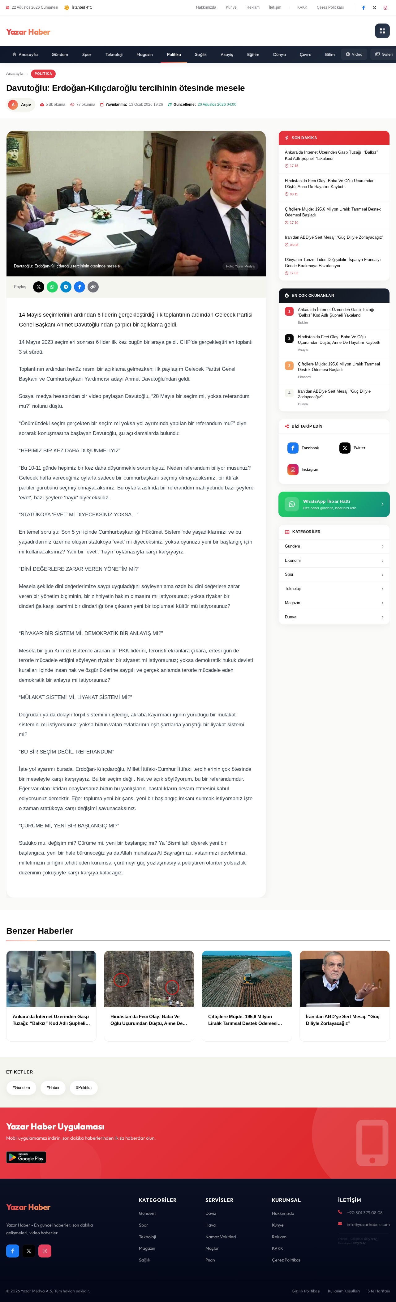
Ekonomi (293, 560)
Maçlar (212, 1248)
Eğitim (253, 54)
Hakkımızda (206, 7)
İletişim (275, 7)
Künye (231, 7)
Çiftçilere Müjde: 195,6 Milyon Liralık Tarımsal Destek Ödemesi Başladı (333, 212)
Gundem (292, 546)
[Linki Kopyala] (93, 286)
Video (357, 54)
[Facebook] (363, 7)
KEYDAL (370, 1239)
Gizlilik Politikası (306, 1290)
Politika (174, 54)
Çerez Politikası (330, 7)
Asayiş (227, 54)
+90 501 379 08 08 (365, 1212)
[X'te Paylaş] (38, 286)
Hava (210, 1225)
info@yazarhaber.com (368, 1224)
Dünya (279, 54)
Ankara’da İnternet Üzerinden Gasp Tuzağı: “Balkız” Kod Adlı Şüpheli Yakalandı (331, 155)
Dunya (290, 617)
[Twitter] (374, 7)
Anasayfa (28, 54)
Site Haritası (379, 1290)
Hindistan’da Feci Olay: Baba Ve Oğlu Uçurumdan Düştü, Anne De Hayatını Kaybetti (329, 183)
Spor (87, 54)
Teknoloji (114, 54)
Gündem (60, 54)
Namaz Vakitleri (220, 1237)
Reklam (253, 7)
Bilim (330, 54)
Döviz (210, 1213)
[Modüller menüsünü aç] (382, 30)
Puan (210, 1260)
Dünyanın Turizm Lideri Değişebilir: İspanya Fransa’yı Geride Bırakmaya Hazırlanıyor (333, 262)
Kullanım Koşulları (344, 1290)
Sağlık (201, 54)
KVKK (302, 7)
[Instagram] (385, 7)
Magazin (144, 54)
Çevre (306, 54)
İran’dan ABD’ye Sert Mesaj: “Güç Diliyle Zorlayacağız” (334, 237)
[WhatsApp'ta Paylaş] (52, 286)
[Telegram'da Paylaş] (65, 286)
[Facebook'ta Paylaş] (79, 286)
